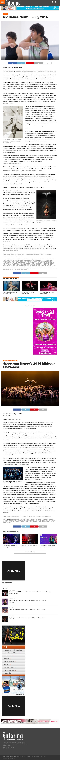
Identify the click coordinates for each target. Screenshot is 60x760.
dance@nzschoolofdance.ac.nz (12, 163)
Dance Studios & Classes (11, 653)
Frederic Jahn (15, 261)
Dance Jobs (7, 673)
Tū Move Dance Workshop (44, 268)
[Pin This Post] (30, 63)
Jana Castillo (36, 261)
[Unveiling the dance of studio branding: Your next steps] (48, 543)
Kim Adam (45, 519)
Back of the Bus (37, 259)
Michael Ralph (13, 520)
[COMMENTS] (47, 63)
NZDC (42, 265)
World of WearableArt (22, 269)
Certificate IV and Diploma (41, 426)
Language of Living (8, 262)
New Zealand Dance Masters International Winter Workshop (31, 264)
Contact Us (29, 756)
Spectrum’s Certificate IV (24, 521)
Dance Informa (16, 419)
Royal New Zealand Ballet (31, 266)
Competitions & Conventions (13, 650)
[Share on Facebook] (12, 63)
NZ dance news (36, 265)
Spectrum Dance (40, 520)
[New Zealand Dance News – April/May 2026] (48, 290)
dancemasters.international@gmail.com (36, 126)
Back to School (8, 656)
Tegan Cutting (37, 521)
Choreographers (9, 667)
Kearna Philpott (37, 519)
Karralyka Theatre (26, 519)
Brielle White (16, 519)
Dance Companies (9, 670)
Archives (36, 756)
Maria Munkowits (45, 262)
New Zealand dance (14, 263)
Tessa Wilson (45, 521)
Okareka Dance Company (10, 266)
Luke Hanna (18, 262)
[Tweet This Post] (21, 63)
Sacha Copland (44, 266)
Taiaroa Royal (32, 268)
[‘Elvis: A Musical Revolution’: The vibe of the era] (30, 543)
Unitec (54, 268)
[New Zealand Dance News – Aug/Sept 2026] (11, 290)
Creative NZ (10, 260)
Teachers (6, 664)
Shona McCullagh (15, 268)
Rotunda (20, 266)
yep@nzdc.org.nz (8, 103)
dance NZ (35, 260)
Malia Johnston (27, 262)
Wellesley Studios (8, 269)
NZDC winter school (50, 265)
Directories (43, 756)
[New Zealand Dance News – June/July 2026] (30, 290)
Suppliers (6, 659)
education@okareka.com (10, 250)
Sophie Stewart (30, 520)
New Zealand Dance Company (28, 263)
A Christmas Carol (17, 259)
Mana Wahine (36, 262)
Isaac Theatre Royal (25, 261)
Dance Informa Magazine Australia (11, 756)
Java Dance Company (46, 261)
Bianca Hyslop (46, 259)
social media (21, 520)
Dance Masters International (23, 260)
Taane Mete (24, 268)
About (23, 756)
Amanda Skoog (28, 259)
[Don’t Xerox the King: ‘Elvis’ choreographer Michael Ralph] (11, 543)
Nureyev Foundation (25, 265)
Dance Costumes (9, 661)
